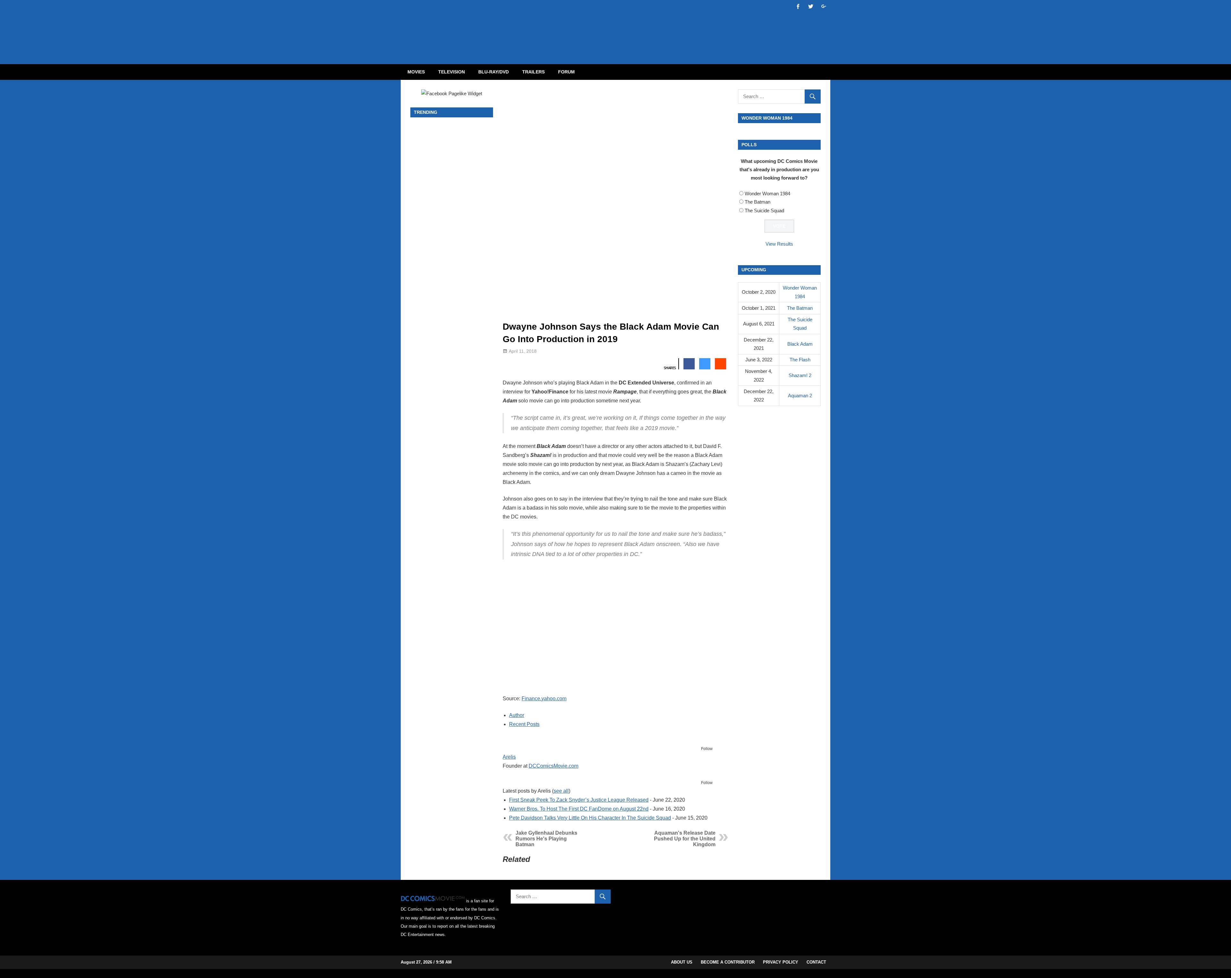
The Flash (800, 359)
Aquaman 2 (800, 395)
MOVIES (416, 71)
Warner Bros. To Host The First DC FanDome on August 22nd (579, 809)
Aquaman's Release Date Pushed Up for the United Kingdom (685, 838)
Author (516, 715)
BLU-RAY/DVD (493, 71)
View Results (779, 244)
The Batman (757, 202)
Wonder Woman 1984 (767, 193)
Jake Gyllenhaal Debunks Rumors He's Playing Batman (546, 838)
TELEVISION (451, 71)
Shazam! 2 (800, 375)
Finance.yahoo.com (544, 698)
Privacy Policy (780, 962)
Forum (566, 71)
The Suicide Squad (764, 210)
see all (561, 791)
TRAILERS (533, 71)
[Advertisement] (641, 26)
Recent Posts (524, 724)
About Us (681, 962)
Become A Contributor (728, 962)
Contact (816, 962)
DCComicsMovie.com (553, 766)
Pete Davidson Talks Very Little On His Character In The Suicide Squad (590, 818)
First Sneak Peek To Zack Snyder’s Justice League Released (579, 800)
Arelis (509, 757)
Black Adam (800, 344)
